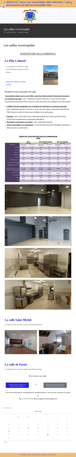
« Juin (5, 442)
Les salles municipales (23, 32)
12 (28, 428)
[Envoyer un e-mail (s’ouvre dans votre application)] (71, 4)
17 (8, 431)
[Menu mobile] (4, 7)
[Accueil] (4, 32)
